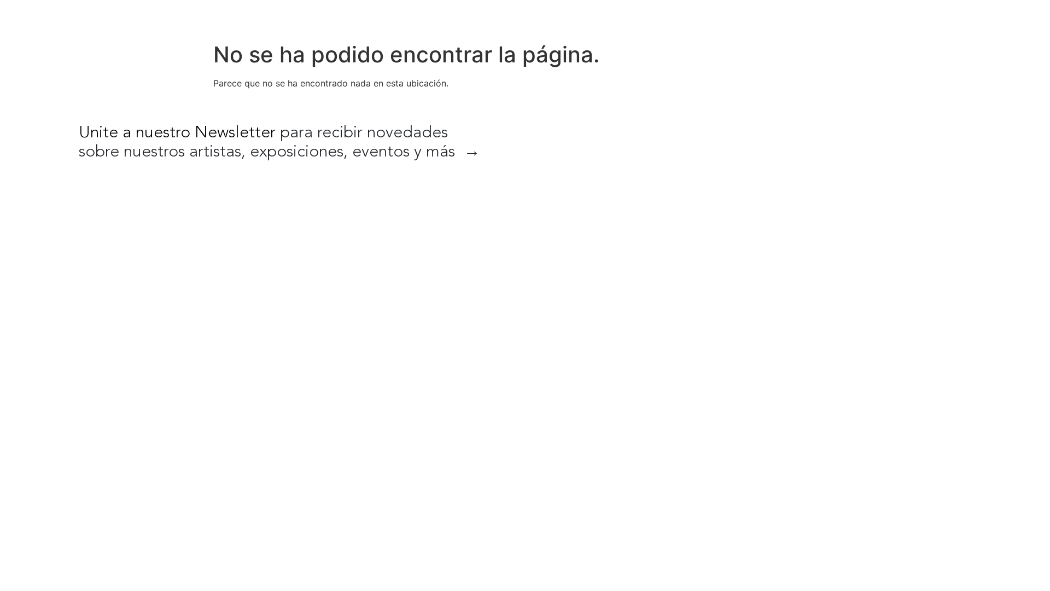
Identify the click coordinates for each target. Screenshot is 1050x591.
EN (960, 16)
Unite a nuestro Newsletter (177, 133)
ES (983, 16)
